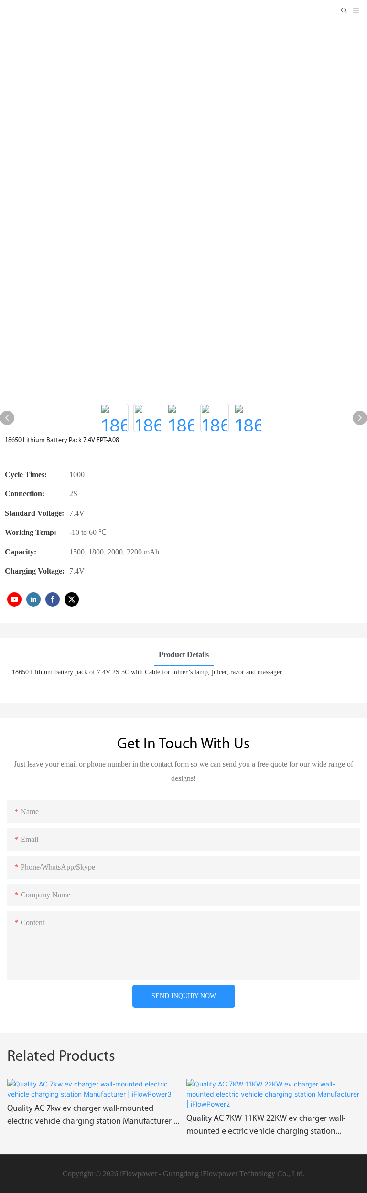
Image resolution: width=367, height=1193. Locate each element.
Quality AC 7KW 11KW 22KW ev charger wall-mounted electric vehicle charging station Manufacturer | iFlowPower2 (266, 1127)
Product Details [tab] (184, 654)
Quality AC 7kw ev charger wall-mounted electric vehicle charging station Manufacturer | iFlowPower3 (91, 1117)
